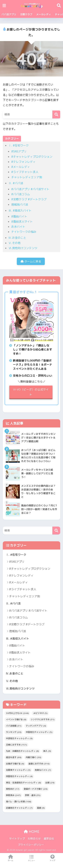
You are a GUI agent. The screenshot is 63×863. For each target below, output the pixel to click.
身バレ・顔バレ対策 (18, 801)
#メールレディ (20, 167)
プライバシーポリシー (31, 845)
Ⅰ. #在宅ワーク (18, 145)
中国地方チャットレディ (39, 732)
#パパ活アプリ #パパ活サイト (30, 189)
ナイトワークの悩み (23, 232)
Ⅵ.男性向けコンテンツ (22, 248)
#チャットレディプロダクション (31, 157)
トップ (52, 860)
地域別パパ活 (19, 204)
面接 (41, 807)
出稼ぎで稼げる (15, 763)
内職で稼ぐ (33, 757)
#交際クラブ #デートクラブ (29, 199)
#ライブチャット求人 (24, 172)
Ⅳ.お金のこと (17, 238)
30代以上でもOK (17, 713)
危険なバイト (43, 769)
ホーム (10, 860)
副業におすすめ (39, 763)
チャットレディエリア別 (26, 177)
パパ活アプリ (9, 14)
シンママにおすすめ (42, 719)
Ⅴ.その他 (14, 243)
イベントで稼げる (16, 719)
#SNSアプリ (19, 151)
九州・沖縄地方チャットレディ (22, 751)
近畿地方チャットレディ (19, 807)
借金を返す (13, 757)
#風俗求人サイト (22, 221)
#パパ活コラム (20, 194)
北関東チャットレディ (18, 769)
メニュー (31, 860)
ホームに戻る (32, 261)
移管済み (13, 795)
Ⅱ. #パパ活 (15, 183)
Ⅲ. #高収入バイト (19, 210)
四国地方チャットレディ (19, 776)
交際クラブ (26, 14)
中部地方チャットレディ (19, 738)
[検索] (56, 114)
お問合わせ (34, 838)
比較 (49, 782)
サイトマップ (17, 838)
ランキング (13, 732)
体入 (47, 751)
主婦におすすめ (16, 744)
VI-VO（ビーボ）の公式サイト (31, 391)
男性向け (12, 788)
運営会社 (49, 838)
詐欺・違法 (32, 795)
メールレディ (43, 14)
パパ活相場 (13, 725)
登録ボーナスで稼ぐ (35, 788)
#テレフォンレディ (23, 162)
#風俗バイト (19, 216)
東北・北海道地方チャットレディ (23, 782)
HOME (33, 831)
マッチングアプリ (36, 725)
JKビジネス (40, 713)
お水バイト (18, 227)
